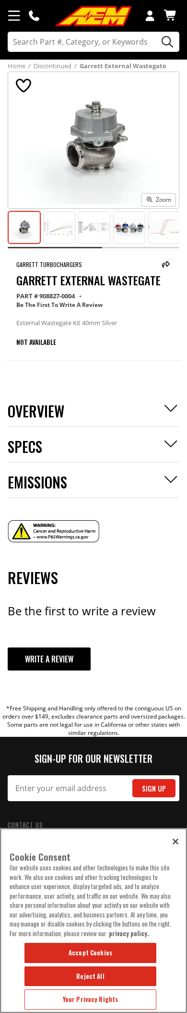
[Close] (175, 841)
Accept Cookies (90, 952)
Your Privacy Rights (90, 999)
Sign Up (154, 788)
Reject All (90, 976)
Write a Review (49, 659)
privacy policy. (129, 933)
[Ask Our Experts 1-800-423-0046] (34, 15)
